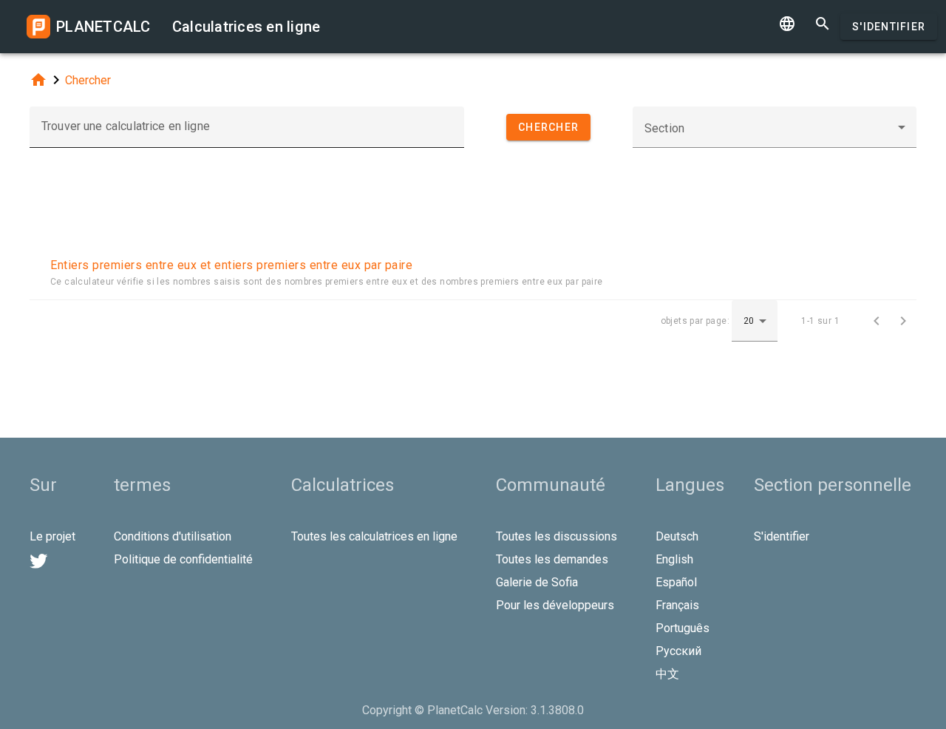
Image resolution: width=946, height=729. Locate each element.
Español (676, 582)
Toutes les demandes (552, 559)
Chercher (88, 80)
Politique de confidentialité (183, 559)
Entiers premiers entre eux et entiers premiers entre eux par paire (231, 265)
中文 (667, 674)
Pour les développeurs (555, 605)
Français (677, 605)
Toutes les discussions (556, 536)
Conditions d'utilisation (172, 536)
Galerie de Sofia (537, 582)
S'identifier (888, 27)
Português (683, 628)
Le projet (52, 536)
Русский (678, 651)
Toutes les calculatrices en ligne (374, 536)
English (674, 559)
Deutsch (677, 536)
